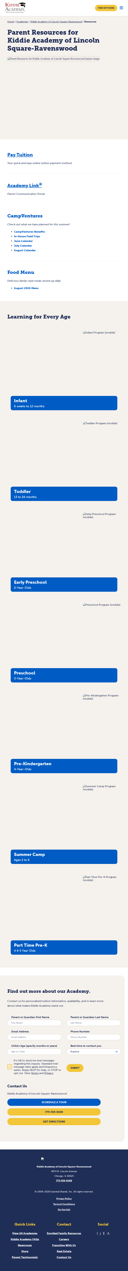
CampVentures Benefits (29, 231)
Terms (34, 1073)
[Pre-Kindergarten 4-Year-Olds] (102, 698)
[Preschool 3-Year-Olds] (101, 604)
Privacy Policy (64, 1198)
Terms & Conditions (64, 1204)
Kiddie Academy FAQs (25, 1239)
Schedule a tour (54, 1102)
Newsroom (25, 1245)
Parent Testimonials (25, 1257)
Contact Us (64, 1257)
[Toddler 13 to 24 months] (100, 423)
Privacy (48, 1073)
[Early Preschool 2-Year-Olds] (102, 517)
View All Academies (25, 1233)
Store (24, 1251)
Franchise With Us (64, 1245)
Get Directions (54, 1121)
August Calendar (25, 250)
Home (10, 21)
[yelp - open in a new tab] (104, 1233)
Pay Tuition (20, 155)
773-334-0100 (54, 1111)
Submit (75, 1068)
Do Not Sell (64, 1209)
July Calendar (23, 245)
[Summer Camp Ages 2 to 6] (102, 789)
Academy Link (24, 185)
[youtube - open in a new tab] (97, 1233)
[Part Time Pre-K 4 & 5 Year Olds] (102, 880)
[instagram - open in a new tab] (108, 1233)
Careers (64, 1239)
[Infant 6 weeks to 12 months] (99, 332)
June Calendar (23, 241)
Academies (22, 21)
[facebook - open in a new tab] (100, 1233)
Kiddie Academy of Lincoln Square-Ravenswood (56, 21)
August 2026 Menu (26, 288)
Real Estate (64, 1251)
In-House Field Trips (27, 236)
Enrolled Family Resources (64, 1233)
